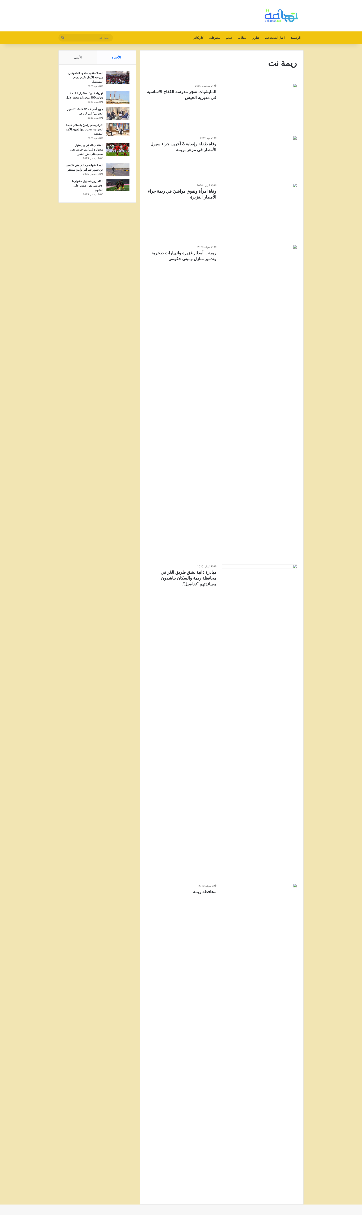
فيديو (229, 37)
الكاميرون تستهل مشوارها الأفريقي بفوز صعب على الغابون (87, 185)
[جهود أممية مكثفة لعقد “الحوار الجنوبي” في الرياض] (117, 113)
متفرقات (214, 37)
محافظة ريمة (204, 891)
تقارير (255, 37)
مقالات (242, 37)
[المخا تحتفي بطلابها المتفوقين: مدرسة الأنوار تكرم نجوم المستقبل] (117, 77)
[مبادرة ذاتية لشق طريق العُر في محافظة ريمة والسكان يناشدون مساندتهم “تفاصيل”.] (259, 721)
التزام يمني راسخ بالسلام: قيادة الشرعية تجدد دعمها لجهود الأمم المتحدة (84, 129)
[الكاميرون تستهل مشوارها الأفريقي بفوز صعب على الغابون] (117, 185)
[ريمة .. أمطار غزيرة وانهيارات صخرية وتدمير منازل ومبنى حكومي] (259, 402)
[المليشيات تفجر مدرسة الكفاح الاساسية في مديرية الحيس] (259, 107)
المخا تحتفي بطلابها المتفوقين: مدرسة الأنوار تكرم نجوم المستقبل (85, 77)
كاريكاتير (198, 37)
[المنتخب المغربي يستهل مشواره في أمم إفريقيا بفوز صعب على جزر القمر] (117, 149)
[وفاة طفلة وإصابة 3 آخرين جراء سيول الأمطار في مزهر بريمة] (259, 157)
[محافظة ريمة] (259, 1041)
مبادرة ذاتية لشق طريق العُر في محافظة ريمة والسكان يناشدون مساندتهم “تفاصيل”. (188, 578)
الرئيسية (296, 37)
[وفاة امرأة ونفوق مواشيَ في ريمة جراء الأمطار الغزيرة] (259, 211)
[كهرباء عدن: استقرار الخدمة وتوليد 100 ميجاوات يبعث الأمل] (117, 97)
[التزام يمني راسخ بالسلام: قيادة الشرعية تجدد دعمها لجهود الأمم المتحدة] (117, 129)
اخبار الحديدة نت (275, 37)
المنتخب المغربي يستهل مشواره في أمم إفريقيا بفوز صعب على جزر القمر (86, 149)
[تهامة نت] (283, 15)
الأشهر (78, 57)
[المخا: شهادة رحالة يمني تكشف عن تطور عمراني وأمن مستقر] (117, 169)
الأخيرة (116, 57)
